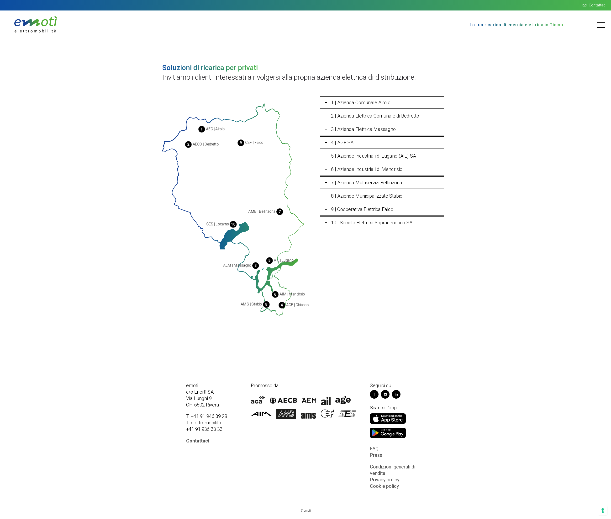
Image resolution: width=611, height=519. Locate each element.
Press (376, 455)
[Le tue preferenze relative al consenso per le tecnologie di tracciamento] (602, 510)
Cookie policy (384, 486)
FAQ (374, 449)
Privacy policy (384, 480)
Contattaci (597, 5)
